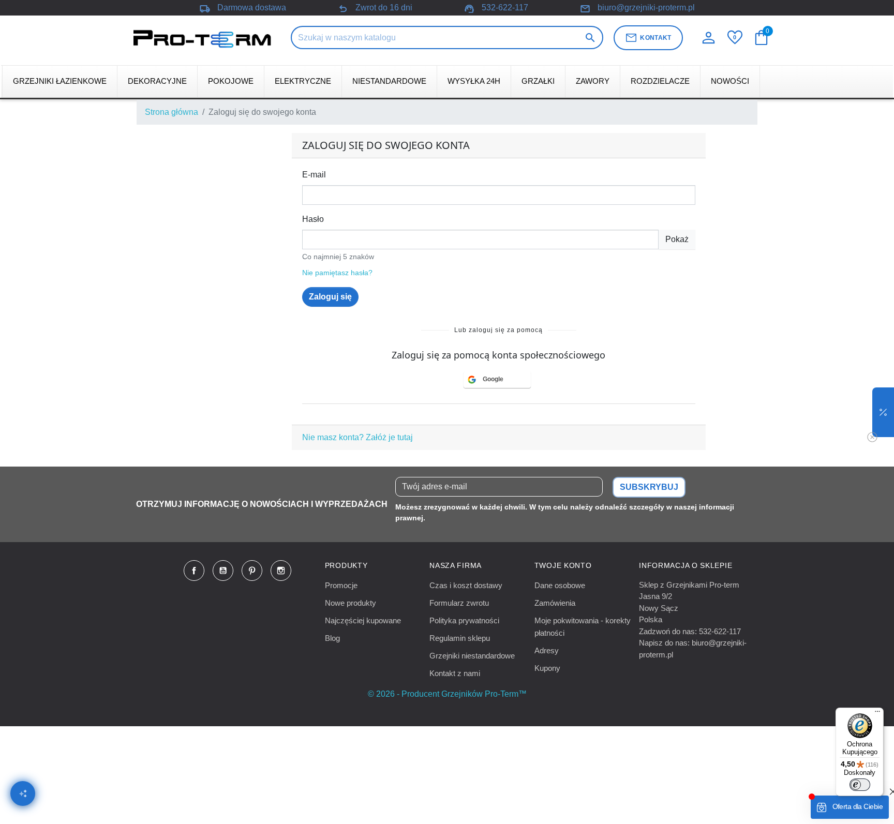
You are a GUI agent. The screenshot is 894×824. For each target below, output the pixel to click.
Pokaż (677, 239)
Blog (332, 638)
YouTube (223, 570)
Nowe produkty (350, 602)
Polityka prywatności (464, 620)
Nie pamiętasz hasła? (337, 272)
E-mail (314, 174)
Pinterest (252, 570)
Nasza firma (455, 565)
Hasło (313, 219)
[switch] (860, 784)
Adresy (546, 650)
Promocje (341, 585)
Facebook (194, 570)
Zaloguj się (330, 296)
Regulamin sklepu (459, 638)
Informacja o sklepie (685, 565)
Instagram (281, 570)
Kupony (547, 668)
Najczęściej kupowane (363, 620)
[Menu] (877, 714)
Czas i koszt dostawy (465, 585)
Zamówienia (554, 602)
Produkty (346, 565)
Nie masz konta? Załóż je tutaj (357, 437)
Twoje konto (563, 565)
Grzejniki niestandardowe (472, 655)
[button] (883, 412)
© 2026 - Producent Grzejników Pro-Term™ (447, 694)
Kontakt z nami (454, 673)
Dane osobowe (559, 585)
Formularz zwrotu (459, 602)
